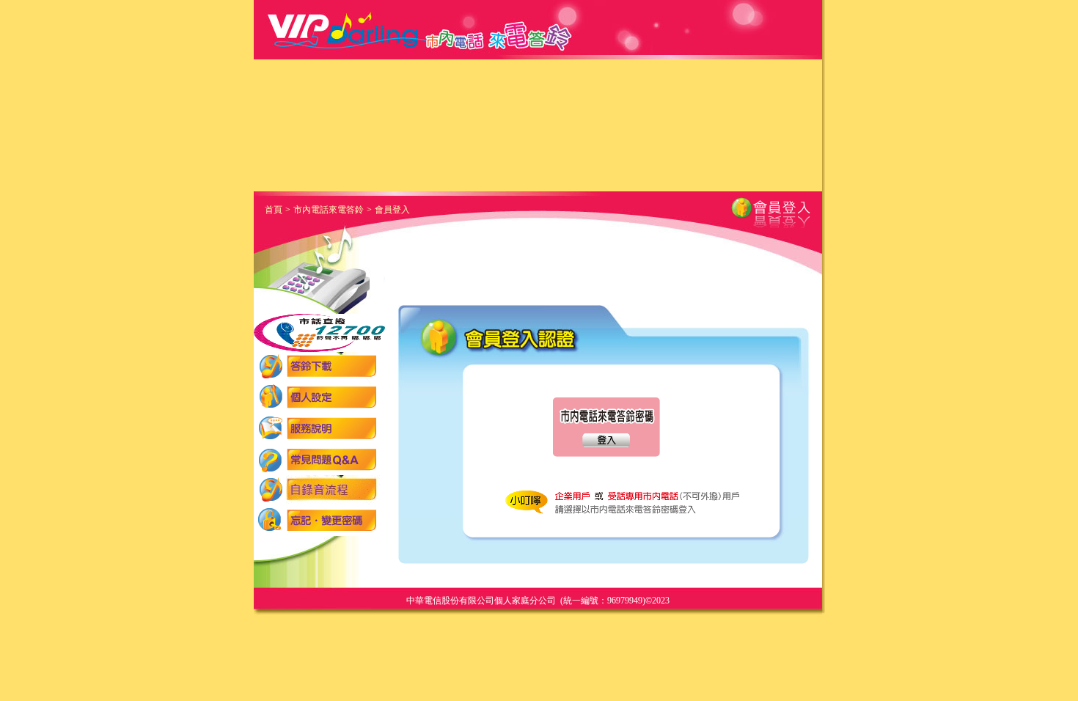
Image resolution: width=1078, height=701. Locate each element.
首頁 (273, 210)
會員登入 (392, 210)
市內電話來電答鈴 (328, 210)
